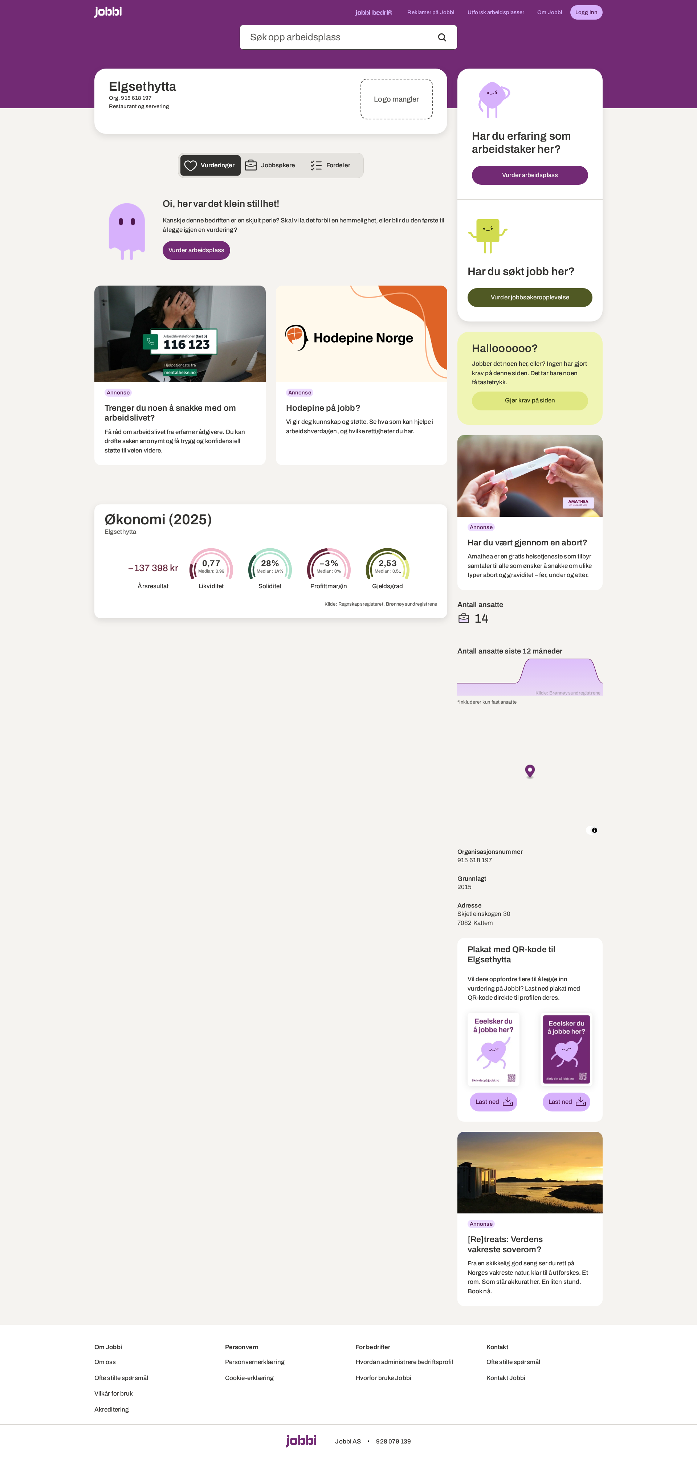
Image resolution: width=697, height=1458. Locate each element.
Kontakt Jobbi (505, 1378)
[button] (530, 772)
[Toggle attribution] (594, 830)
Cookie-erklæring (249, 1378)
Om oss (105, 1362)
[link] (180, 375)
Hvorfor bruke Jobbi (383, 1378)
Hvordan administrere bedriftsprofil (404, 1362)
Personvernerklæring (255, 1362)
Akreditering (111, 1409)
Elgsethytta (120, 531)
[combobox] (348, 37)
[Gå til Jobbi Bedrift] (373, 12)
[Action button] (442, 37)
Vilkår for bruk (113, 1393)
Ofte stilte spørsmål (121, 1378)
